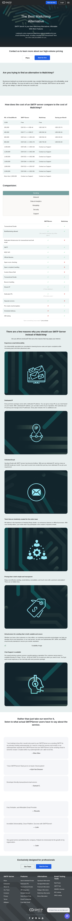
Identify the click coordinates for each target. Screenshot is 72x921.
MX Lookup (57, 892)
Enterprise (7, 883)
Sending (36, 193)
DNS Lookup (58, 895)
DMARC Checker (59, 889)
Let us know (44, 320)
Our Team (27, 866)
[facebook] (29, 918)
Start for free (51, 2)
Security (36, 209)
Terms (5, 899)
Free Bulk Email (25, 902)
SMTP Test (57, 886)
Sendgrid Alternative (43, 883)
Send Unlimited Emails (27, 880)
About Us (6, 887)
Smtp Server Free (26, 896)
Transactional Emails (27, 887)
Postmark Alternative (43, 887)
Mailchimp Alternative (43, 893)
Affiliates (6, 902)
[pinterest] (36, 918)
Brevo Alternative (42, 896)
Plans (28, 58)
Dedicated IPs (25, 883)
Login (62, 2)
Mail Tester (57, 883)
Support (36, 213)
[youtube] (42, 918)
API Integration (25, 890)
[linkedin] (39, 918)
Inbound (36, 197)
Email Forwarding (26, 899)
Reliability (36, 205)
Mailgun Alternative (43, 890)
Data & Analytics (35, 201)
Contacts (6, 893)
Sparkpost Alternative (43, 880)
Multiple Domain (25, 893)
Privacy (6, 896)
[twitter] (32, 918)
